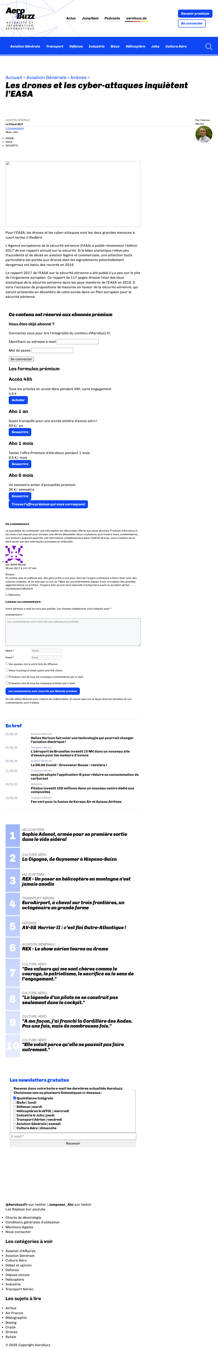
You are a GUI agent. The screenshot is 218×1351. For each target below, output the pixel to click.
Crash (11, 1327)
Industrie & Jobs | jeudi (35, 1115)
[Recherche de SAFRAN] (207, 46)
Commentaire (15, 614)
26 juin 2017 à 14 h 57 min (21, 568)
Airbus (11, 1308)
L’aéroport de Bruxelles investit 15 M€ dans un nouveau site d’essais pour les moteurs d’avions (80, 753)
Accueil (14, 77)
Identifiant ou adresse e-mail (32, 342)
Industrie (97, 46)
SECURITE (12, 145)
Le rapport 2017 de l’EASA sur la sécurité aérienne (47, 273)
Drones (11, 1332)
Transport (54, 46)
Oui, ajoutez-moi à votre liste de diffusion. (33, 664)
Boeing (11, 1323)
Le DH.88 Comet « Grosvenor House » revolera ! (69, 765)
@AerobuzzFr (17, 1204)
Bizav (115, 46)
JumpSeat (90, 18)
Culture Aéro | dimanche (36, 1128)
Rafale (11, 1337)
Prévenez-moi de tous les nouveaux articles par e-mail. (42, 683)
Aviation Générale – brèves (56, 77)
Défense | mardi (29, 1107)
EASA (9, 141)
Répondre (14, 594)
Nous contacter (18, 1232)
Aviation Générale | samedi (38, 1124)
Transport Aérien (41, 747)
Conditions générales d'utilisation (33, 1222)
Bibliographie (16, 1318)
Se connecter (192, 23)
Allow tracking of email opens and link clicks (35, 670)
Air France (14, 1313)
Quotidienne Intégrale (34, 1098)
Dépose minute (18, 1275)
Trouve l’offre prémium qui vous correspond (48, 504)
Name (10, 650)
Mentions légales (19, 1227)
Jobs (155, 46)
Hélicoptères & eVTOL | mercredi (42, 1111)
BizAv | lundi (26, 1102)
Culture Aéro (176, 46)
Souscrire (20, 432)
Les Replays (15, 1209)
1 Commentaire (15, 128)
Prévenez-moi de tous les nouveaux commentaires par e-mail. (46, 676)
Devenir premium (195, 14)
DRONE (10, 138)
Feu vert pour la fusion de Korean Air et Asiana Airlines (76, 802)
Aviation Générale (25, 46)
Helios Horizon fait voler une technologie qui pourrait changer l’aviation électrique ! (82, 740)
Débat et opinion (19, 1265)
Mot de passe (19, 350)
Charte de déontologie (23, 1217)
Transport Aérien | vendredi (39, 1119)
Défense (76, 46)
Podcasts (112, 18)
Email (10, 657)
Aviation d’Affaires (21, 1251)
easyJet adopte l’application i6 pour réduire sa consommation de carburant (85, 776)
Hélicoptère (135, 46)
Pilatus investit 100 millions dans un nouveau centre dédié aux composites (82, 790)
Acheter (18, 400)
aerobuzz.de (136, 18)
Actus (71, 18)
